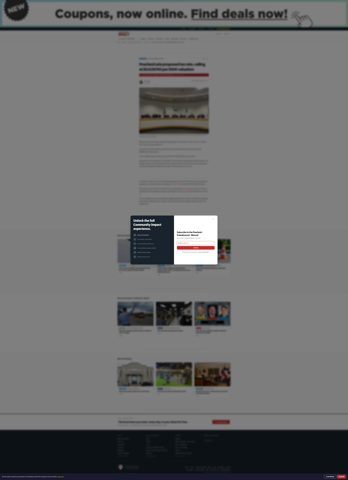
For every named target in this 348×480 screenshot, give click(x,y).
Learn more (61, 476)
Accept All (341, 476)
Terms (200, 252)
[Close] (213, 219)
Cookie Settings (330, 476)
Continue (195, 248)
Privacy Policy (206, 252)
